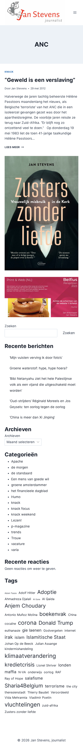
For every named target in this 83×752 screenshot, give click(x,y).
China (72, 615)
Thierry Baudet (38, 692)
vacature (18, 544)
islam (20, 637)
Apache (17, 461)
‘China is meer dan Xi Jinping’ (32, 417)
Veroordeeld (60, 692)
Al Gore (36, 599)
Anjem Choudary (25, 606)
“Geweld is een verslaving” (40, 80)
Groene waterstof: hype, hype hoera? (38, 368)
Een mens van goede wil (30, 479)
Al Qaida (48, 599)
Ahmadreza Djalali (18, 599)
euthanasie (12, 630)
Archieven (12, 436)
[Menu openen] (74, 13)
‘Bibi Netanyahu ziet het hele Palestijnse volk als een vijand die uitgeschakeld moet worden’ (42, 384)
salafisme (34, 678)
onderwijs (35, 672)
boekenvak (52, 614)
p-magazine (20, 526)
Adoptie (47, 592)
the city (71, 686)
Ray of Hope (14, 678)
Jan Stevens (19, 88)
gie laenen (32, 630)
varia (15, 550)
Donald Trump (56, 623)
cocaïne (10, 623)
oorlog (48, 672)
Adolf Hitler (27, 593)
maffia (10, 671)
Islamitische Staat (46, 637)
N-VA (22, 672)
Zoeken (10, 326)
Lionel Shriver (46, 665)
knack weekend (23, 514)
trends (16, 532)
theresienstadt (15, 692)
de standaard (21, 473)
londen (64, 665)
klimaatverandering (30, 655)
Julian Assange (46, 644)
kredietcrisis (20, 664)
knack (9, 71)
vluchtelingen (22, 704)
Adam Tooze (11, 593)
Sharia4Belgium (24, 685)
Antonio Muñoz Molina (21, 615)
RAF (58, 672)
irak (9, 637)
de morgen (19, 467)
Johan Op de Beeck (19, 644)
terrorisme (54, 686)
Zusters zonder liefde (20, 712)
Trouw (16, 538)
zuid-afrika (50, 705)
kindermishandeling (19, 649)
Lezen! (16, 520)
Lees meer (14, 147)
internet (70, 630)
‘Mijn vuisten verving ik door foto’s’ (36, 358)
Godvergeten (53, 630)
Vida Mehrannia (16, 697)
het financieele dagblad (29, 491)
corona (27, 622)
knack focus (20, 509)
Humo (15, 497)
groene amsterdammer (29, 485)
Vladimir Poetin (40, 697)
